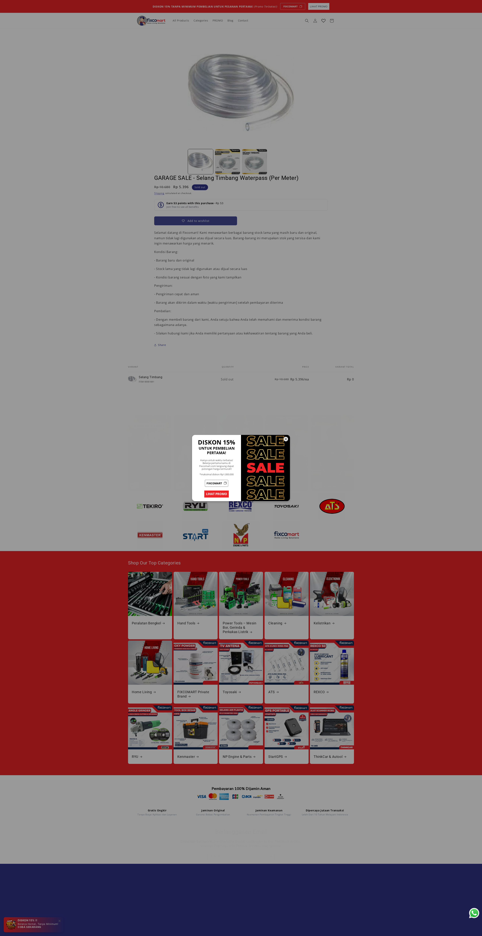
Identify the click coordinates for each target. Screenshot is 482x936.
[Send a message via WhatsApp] (474, 913)
